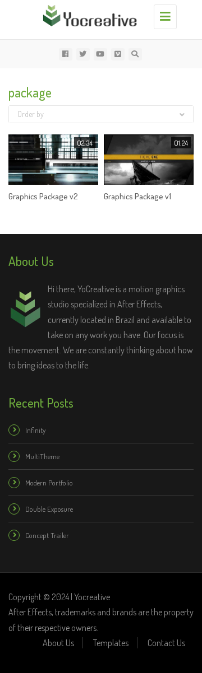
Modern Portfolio (49, 482)
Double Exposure (49, 508)
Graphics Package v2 (43, 196)
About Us (58, 642)
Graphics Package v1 (137, 196)
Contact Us (166, 642)
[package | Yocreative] (98, 14)
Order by (30, 114)
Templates (110, 642)
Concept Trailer (47, 535)
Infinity (35, 430)
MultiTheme (42, 456)
